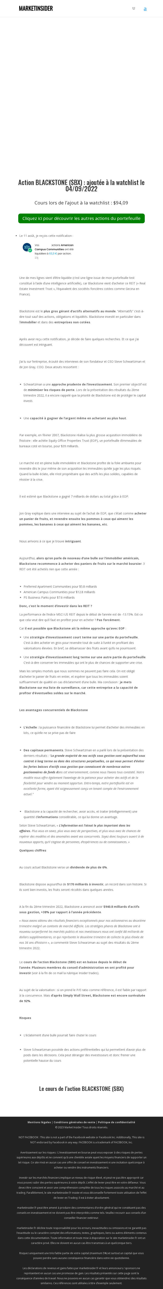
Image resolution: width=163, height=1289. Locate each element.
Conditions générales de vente (74, 1122)
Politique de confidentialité (116, 1122)
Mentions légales (39, 1122)
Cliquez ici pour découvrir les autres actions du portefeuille (81, 218)
